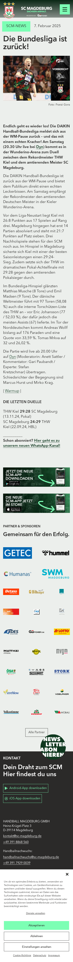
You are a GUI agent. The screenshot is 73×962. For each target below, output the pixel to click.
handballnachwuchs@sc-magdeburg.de (31, 857)
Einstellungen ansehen (36, 947)
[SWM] (55, 574)
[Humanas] (17, 574)
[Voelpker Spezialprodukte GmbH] (62, 692)
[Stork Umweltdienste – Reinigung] (62, 672)
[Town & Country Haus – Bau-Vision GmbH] (36, 692)
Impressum (54, 955)
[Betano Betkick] (11, 591)
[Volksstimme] (11, 712)
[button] (67, 874)
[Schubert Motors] (36, 672)
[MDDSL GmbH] (36, 651)
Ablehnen (36, 936)
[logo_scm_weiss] (9, 10)
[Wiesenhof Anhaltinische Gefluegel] (36, 712)
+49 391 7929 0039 (16, 863)
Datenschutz (39, 955)
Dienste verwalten (35, 913)
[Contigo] (62, 591)
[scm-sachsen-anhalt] (36, 12)
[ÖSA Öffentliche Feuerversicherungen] (11, 672)
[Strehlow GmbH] (11, 692)
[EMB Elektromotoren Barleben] (36, 611)
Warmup (12, 391)
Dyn (39, 147)
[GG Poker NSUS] (36, 631)
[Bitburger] (36, 591)
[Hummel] (55, 553)
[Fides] (11, 631)
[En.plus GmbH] (62, 611)
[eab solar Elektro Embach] (11, 611)
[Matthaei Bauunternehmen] (11, 651)
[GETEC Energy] (17, 553)
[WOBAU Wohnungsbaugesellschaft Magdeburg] (62, 712)
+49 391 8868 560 (16, 842)
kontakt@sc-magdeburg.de (22, 836)
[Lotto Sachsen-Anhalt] (62, 631)
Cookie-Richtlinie (22, 955)
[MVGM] (62, 651)
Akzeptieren (36, 925)
